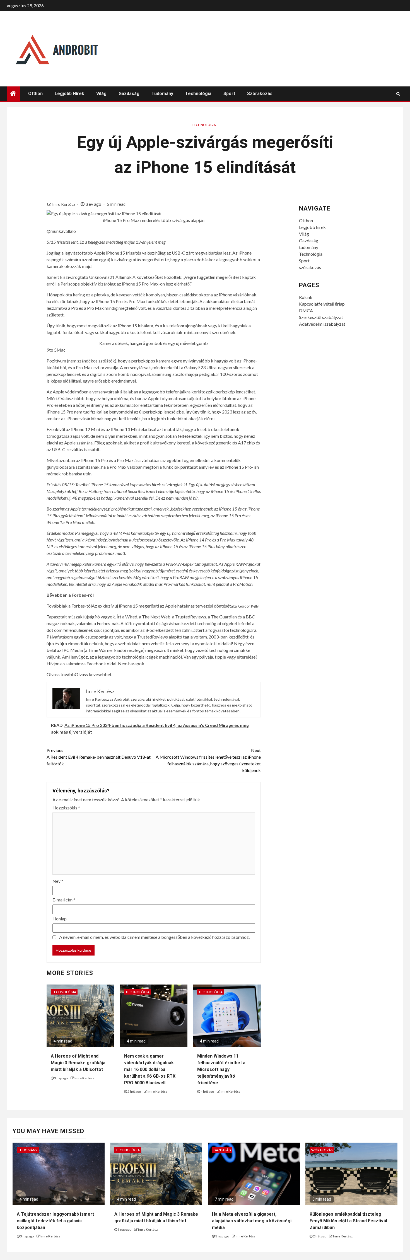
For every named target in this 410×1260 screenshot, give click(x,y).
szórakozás (259, 93)
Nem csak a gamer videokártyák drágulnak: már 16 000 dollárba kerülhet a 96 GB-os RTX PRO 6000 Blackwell (149, 1069)
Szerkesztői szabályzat (321, 317)
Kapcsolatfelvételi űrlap (322, 303)
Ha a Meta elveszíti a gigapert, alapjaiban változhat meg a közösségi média (251, 1220)
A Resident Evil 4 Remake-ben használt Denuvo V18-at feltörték (99, 757)
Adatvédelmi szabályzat (322, 324)
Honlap (59, 918)
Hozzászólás (66, 807)
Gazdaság (129, 93)
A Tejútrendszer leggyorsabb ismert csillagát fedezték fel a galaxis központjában (55, 1220)
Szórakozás (321, 1150)
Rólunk (305, 297)
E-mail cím (63, 899)
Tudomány (27, 1150)
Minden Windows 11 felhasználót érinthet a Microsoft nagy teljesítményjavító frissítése (221, 1069)
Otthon (35, 93)
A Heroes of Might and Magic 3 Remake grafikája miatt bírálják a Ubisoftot (78, 1062)
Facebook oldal (101, 663)
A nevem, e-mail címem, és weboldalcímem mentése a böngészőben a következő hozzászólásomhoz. (154, 937)
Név (57, 881)
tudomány (162, 93)
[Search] (398, 93)
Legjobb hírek (69, 93)
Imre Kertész (64, 204)
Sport (229, 93)
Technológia (198, 93)
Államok (123, 277)
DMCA (306, 310)
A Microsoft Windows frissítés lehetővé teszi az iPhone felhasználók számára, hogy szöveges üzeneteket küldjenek (208, 760)
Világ (101, 93)
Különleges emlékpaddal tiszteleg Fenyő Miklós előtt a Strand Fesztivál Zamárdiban (348, 1220)
